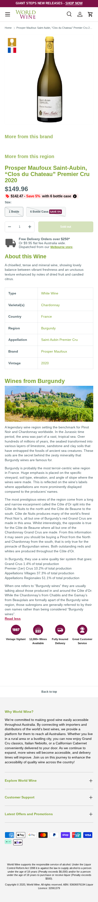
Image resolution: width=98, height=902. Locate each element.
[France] (12, 50)
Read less (13, 618)
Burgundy (48, 328)
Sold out (65, 226)
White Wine (12, 42)
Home (8, 27)
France (46, 316)
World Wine (33, 884)
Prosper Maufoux (54, 351)
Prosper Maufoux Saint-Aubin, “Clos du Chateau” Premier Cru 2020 (55, 27)
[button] (90, 14)
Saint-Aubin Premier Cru (59, 340)
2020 (45, 363)
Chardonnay (50, 305)
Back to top (49, 691)
